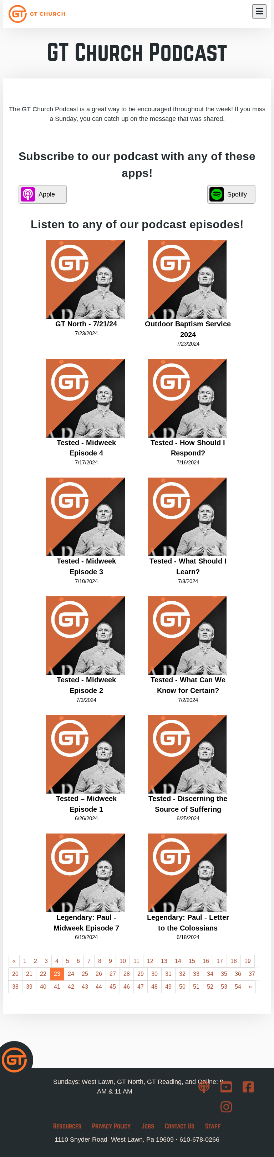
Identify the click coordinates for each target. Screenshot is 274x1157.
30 (154, 974)
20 (15, 974)
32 (182, 974)
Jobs (147, 1126)
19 (247, 961)
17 (220, 961)
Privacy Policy (111, 1126)
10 (123, 961)
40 (43, 987)
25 (85, 974)
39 (29, 987)
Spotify (237, 194)
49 (168, 987)
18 (233, 961)
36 (238, 974)
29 (140, 974)
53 (224, 987)
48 (154, 987)
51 (196, 987)
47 (140, 987)
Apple (47, 194)
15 (192, 961)
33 (196, 974)
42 (71, 987)
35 (224, 974)
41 (57, 987)
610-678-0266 (199, 1139)
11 (136, 961)
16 (206, 961)
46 (126, 987)
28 (126, 974)
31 (168, 974)
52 (210, 987)
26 (99, 974)
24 (71, 974)
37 (252, 974)
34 (210, 974)
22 (43, 974)
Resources (67, 1126)
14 (178, 961)
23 (57, 974)
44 (99, 987)
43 (85, 987)
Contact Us (179, 1126)
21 (29, 974)
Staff (213, 1126)
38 (15, 987)
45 (113, 987)
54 (238, 987)
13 (164, 961)
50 (182, 987)
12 (150, 961)
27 (113, 974)
